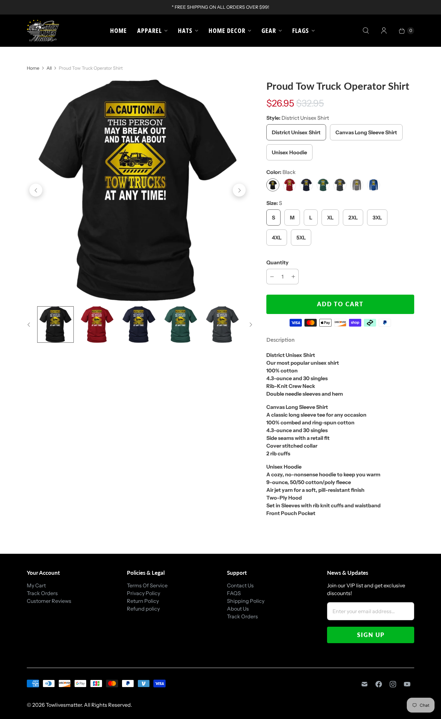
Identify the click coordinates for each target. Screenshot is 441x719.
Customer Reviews (49, 601)
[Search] (366, 30)
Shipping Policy (245, 601)
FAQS (234, 593)
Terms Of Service (147, 585)
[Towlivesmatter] (43, 30)
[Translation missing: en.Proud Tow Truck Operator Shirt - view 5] (222, 324)
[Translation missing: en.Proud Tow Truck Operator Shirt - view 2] (97, 324)
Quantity (277, 262)
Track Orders (42, 593)
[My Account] (384, 30)
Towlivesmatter (64, 705)
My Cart (36, 585)
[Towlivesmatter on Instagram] (393, 684)
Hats (185, 30)
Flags (300, 30)
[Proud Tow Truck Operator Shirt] (137, 190)
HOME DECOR (227, 30)
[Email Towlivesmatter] (364, 684)
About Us (238, 608)
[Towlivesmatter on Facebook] (379, 684)
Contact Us (240, 585)
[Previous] (35, 190)
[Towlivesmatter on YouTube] (407, 684)
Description (280, 339)
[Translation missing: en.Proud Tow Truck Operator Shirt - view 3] (139, 324)
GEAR (269, 30)
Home (118, 30)
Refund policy (143, 608)
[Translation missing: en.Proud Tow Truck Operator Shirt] (55, 324)
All (49, 68)
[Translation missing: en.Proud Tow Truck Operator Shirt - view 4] (180, 324)
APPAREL (149, 30)
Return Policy (143, 601)
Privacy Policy (143, 593)
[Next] (239, 190)
